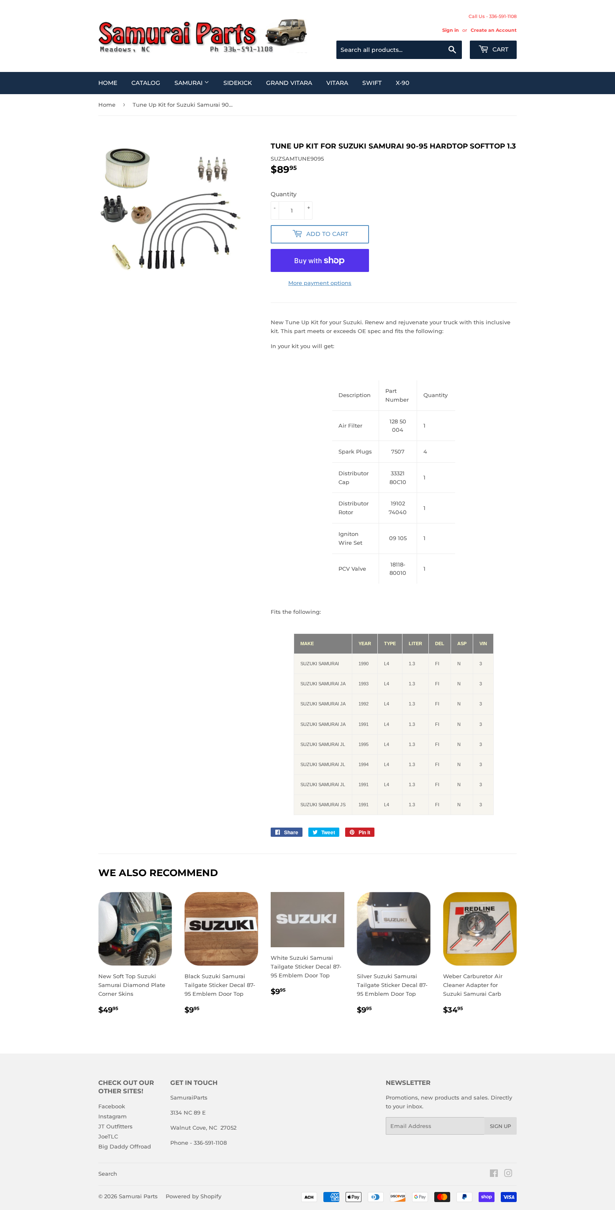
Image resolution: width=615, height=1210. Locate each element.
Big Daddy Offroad (124, 1146)
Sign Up (500, 1126)
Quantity (284, 194)
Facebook (111, 1106)
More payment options (319, 282)
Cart (499, 49)
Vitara (337, 83)
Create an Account (494, 30)
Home (107, 83)
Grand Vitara (289, 83)
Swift (372, 83)
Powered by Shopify (193, 1196)
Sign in (450, 30)
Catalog (145, 83)
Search (107, 1173)
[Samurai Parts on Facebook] (493, 1174)
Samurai (189, 83)
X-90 (402, 83)
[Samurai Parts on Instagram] (508, 1174)
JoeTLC (108, 1136)
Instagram (112, 1116)
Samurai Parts (138, 1196)
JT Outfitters (115, 1126)
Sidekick (237, 83)
